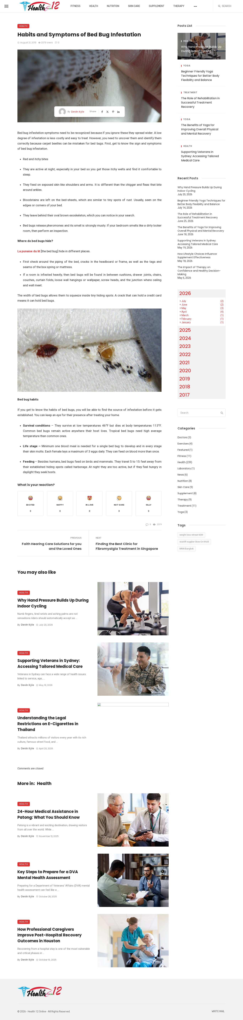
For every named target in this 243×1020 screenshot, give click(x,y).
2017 (184, 394)
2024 (185, 338)
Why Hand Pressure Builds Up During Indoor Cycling (53, 603)
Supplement (156, 6)
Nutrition (113, 6)
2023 (185, 346)
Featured (183, 450)
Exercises (183, 443)
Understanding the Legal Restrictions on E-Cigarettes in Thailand (47, 723)
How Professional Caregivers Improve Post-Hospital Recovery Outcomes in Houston (49, 935)
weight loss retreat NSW (191, 535)
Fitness (75, 6)
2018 (184, 386)
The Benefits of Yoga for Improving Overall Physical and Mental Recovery (199, 129)
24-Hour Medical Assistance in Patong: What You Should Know (48, 814)
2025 (185, 330)
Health (93, 6)
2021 (184, 362)
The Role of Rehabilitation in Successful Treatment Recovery (200, 102)
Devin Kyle (77, 111)
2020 (185, 370)
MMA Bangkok (186, 548)
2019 (184, 378)
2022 (185, 354)
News (181, 474)
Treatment (190, 92)
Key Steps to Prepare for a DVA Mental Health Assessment (47, 874)
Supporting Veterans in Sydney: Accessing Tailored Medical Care (50, 663)
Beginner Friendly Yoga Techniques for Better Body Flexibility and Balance (200, 75)
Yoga (186, 65)
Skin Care (134, 6)
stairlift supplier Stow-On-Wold (194, 542)
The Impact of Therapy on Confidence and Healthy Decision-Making (199, 270)
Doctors (182, 437)
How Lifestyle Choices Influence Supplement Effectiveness (197, 255)
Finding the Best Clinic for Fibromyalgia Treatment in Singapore (127, 546)
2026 (185, 293)
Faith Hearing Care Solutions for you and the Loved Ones (51, 546)
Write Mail (218, 1011)
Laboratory (184, 468)
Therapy (178, 6)
